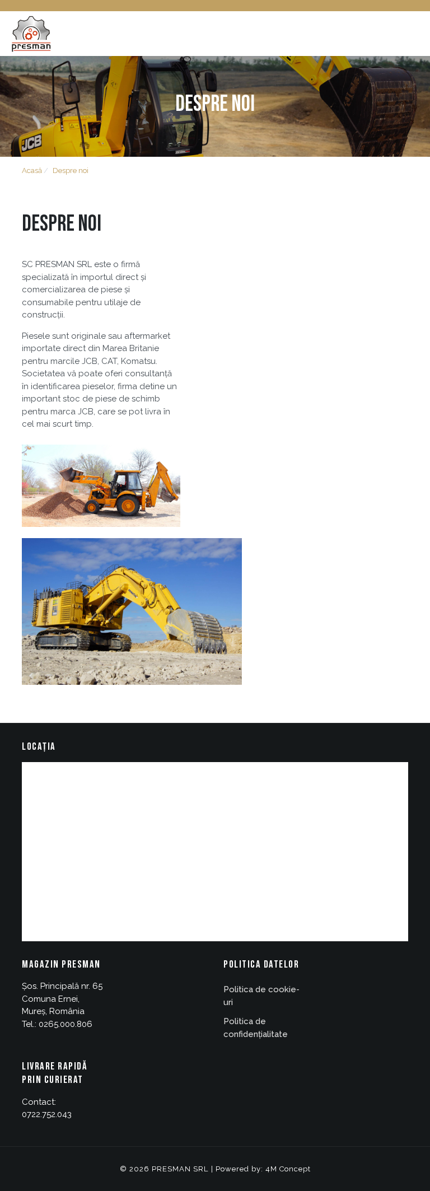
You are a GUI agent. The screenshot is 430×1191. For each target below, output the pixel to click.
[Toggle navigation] (417, 33)
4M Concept (288, 1169)
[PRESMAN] (30, 33)
